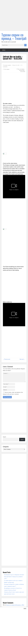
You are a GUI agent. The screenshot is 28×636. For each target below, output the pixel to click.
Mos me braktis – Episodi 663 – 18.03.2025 (21, 70)
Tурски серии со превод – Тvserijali (13, 36)
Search (4, 436)
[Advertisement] (14, 16)
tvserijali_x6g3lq (7, 65)
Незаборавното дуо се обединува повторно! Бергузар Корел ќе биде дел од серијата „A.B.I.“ (14, 576)
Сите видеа (6, 69)
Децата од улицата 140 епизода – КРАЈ (15, 605)
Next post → (22, 359)
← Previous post (6, 359)
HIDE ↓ (25, 608)
